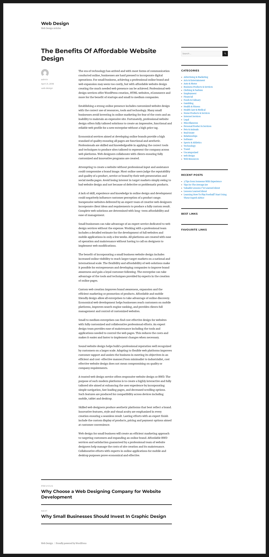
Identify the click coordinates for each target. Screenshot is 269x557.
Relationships (190, 136)
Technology (190, 146)
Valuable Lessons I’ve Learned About (202, 188)
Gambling (188, 103)
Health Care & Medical (194, 110)
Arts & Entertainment (194, 80)
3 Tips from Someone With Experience (203, 181)
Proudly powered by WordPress (71, 543)
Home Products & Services (197, 113)
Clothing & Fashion (193, 90)
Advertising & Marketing (196, 77)
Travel (187, 149)
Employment (190, 93)
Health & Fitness (192, 106)
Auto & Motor (190, 83)
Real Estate (189, 132)
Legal (186, 119)
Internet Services (192, 116)
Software (188, 139)
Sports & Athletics (193, 142)
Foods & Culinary (192, 100)
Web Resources (191, 159)
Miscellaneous (191, 123)
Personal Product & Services (197, 126)
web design (47, 88)
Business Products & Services (198, 87)
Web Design (55, 23)
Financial (188, 96)
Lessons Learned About (195, 191)
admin (44, 79)
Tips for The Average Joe (196, 184)
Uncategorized (191, 152)
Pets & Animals (191, 129)
